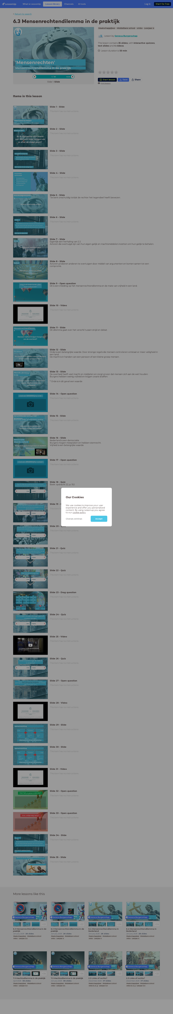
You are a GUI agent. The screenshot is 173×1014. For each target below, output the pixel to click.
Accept (98, 519)
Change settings (74, 518)
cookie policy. (79, 512)
